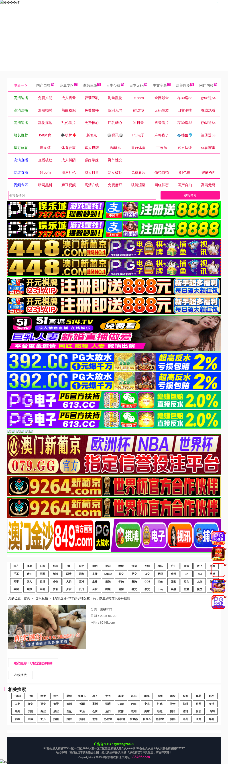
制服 (55, 573)
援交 (199, 589)
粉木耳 (147, 719)
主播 (95, 573)
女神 (211, 703)
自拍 (81, 566)
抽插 (185, 703)
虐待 (185, 711)
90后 (82, 711)
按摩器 (134, 719)
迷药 (185, 719)
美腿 (16, 589)
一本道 (17, 696)
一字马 (212, 711)
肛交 (121, 573)
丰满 (121, 696)
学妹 (121, 566)
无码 (160, 573)
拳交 (147, 589)
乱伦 (81, 589)
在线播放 (20, 674)
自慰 (173, 589)
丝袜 (186, 566)
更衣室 (160, 719)
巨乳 (42, 573)
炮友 (211, 696)
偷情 (121, 589)
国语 (172, 711)
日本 (42, 566)
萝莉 (108, 566)
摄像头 (82, 696)
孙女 (43, 703)
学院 (30, 711)
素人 (29, 581)
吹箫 (198, 719)
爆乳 (211, 719)
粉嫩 (160, 711)
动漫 (173, 573)
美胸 (134, 581)
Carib (121, 703)
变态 (147, 703)
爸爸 (95, 719)
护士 (173, 566)
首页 (27, 598)
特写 (185, 696)
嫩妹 (108, 581)
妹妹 (69, 719)
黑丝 (56, 711)
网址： (95, 622)
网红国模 (206, 85)
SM (200, 573)
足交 (134, 573)
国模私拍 (41, 598)
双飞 (199, 566)
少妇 (55, 581)
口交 (147, 573)
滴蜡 (69, 703)
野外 (56, 696)
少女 (68, 589)
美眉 (147, 711)
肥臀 (121, 711)
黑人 (95, 696)
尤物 (199, 581)
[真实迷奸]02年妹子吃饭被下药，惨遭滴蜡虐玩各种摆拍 (91, 598)
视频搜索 (190, 195)
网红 (81, 573)
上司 (30, 696)
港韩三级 (90, 85)
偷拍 (95, 566)
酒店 (108, 703)
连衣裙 (121, 719)
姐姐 (56, 719)
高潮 (95, 703)
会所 (95, 711)
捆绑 (172, 719)
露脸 (172, 696)
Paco (133, 703)
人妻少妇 (113, 85)
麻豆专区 (67, 85)
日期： (95, 615)
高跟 (29, 589)
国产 (16, 566)
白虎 (17, 703)
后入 (186, 581)
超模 (42, 581)
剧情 (68, 573)
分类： (95, 609)
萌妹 (69, 696)
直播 (81, 581)
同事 (16, 581)
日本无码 (136, 85)
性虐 (160, 703)
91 (68, 566)
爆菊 (198, 696)
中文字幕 (160, 85)
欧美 (29, 566)
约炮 (160, 581)
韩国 (55, 566)
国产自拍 (43, 85)
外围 (198, 703)
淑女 (30, 703)
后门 (108, 711)
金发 (95, 589)
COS (147, 581)
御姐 (108, 589)
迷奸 (29, 573)
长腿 (82, 703)
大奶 (68, 581)
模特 (160, 566)
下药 (160, 589)
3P (186, 573)
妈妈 (82, 719)
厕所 (198, 711)
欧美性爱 (183, 85)
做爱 (186, 589)
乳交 (134, 589)
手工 (16, 573)
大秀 (108, 696)
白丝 (43, 711)
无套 (173, 581)
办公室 (108, 719)
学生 (43, 696)
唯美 (147, 696)
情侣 (134, 566)
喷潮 (133, 711)
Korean (108, 573)
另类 (160, 696)
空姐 (147, 566)
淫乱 (69, 711)
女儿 (43, 719)
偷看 (56, 703)
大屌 (30, 719)
